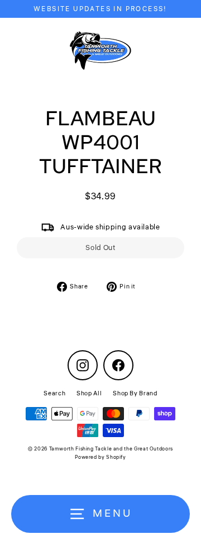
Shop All (89, 393)
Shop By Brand (135, 393)
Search (54, 393)
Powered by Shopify (100, 457)
